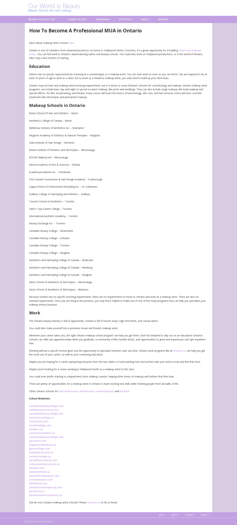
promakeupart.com (41, 479)
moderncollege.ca (40, 456)
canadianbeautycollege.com (46, 406)
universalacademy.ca (42, 433)
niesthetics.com (38, 421)
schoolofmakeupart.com (44, 475)
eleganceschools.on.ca (42, 444)
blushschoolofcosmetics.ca (45, 495)
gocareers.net (37, 440)
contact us (93, 502)
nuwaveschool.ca (39, 471)
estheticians (86, 391)
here (71, 43)
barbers (124, 391)
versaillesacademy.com (43, 460)
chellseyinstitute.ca (41, 452)
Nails (145, 19)
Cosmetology (76, 19)
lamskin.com (37, 468)
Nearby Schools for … (43, 19)
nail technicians (68, 391)
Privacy (205, 515)
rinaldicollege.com (40, 425)
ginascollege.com (39, 448)
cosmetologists (105, 391)
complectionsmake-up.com (45, 487)
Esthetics (125, 19)
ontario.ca (179, 350)
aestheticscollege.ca (41, 417)
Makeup (163, 19)
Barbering (102, 19)
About (174, 515)
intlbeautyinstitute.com (44, 409)
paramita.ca (36, 491)
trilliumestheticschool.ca (44, 464)
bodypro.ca (36, 429)
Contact (189, 515)
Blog (161, 515)
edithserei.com (38, 483)
